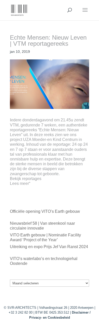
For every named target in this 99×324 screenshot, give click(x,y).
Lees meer (19, 183)
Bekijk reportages (25, 178)
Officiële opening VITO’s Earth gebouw (45, 211)
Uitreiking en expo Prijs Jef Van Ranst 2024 (49, 247)
